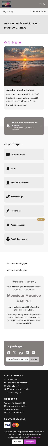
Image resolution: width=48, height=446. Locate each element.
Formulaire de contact (17, 383)
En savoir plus (34, 437)
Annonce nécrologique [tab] (17, 263)
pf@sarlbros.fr (13, 386)
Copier (34, 359)
